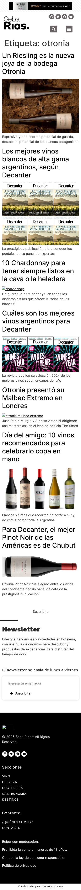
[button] (53, 29)
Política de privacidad (19, 865)
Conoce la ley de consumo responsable (33, 857)
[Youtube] (71, 16)
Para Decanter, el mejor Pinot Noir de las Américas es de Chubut (39, 537)
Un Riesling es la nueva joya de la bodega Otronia (38, 63)
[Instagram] (51, 16)
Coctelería (12, 788)
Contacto (11, 828)
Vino (6, 776)
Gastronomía (14, 794)
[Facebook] (17, 754)
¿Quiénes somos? (17, 822)
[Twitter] (58, 16)
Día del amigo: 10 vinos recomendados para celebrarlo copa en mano (38, 447)
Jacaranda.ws (52, 886)
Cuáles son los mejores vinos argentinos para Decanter (38, 321)
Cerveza (9, 782)
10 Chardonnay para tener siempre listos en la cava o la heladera (38, 271)
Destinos (10, 799)
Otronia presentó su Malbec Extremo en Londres (33, 398)
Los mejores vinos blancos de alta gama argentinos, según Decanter (35, 163)
